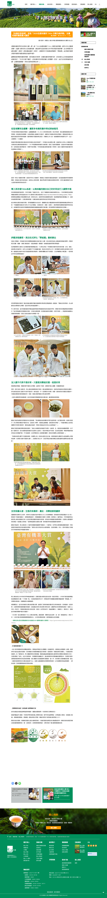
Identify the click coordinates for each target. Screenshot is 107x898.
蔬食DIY (64, 867)
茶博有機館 (87, 52)
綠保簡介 (52, 842)
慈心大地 (25, 854)
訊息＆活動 (65, 850)
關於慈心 (33, 4)
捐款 (76, 863)
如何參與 (64, 847)
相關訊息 (25, 847)
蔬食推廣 (74, 4)
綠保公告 (51, 847)
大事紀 (25, 850)
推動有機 (41, 4)
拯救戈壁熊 (65, 852)
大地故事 (25, 856)
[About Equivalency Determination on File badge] (92, 854)
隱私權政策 (50, 892)
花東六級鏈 (87, 62)
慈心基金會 (41, 132)
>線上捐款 (53, 828)
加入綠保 (51, 850)
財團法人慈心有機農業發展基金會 (11, 850)
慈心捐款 (90, 4)
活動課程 (82, 4)
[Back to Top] (103, 892)
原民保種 (86, 65)
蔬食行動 (65, 860)
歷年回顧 (38, 860)
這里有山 (86, 67)
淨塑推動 (66, 4)
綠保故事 (51, 845)
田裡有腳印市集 (53, 854)
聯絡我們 (26, 870)
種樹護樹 (58, 4)
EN (96, 4)
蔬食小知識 (65, 865)
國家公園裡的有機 (88, 49)
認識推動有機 (84, 46)
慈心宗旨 (25, 845)
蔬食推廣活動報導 (66, 863)
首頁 (26, 4)
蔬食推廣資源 (65, 869)
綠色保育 (50, 4)
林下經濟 (38, 852)
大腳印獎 (51, 852)
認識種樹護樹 (65, 845)
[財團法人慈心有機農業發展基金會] (10, 4)
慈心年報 (25, 852)
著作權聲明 (57, 892)
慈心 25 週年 (26, 858)
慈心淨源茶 (87, 59)
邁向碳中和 (26, 860)
